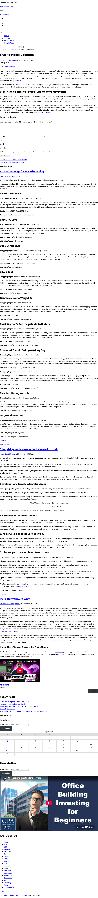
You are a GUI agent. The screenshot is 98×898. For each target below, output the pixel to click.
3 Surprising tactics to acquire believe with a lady (29, 449)
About (6, 36)
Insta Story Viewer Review (15, 599)
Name (3, 140)
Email (2, 144)
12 (35, 744)
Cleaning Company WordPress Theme (14, 895)
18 (21, 748)
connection (59, 652)
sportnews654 (18, 81)
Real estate (8, 871)
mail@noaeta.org (6, 7)
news (6, 868)
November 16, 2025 (7, 604)
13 (49, 744)
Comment (4, 136)
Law (5, 863)
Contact (7, 38)
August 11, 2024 (5, 60)
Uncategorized (11, 49)
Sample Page (9, 43)
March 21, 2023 (5, 176)
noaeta (14, 60)
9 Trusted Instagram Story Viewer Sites (14, 702)
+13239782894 (5, 14)
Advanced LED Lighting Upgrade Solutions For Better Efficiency (23, 711)
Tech (6, 885)
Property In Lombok (7, 709)
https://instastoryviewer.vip (10, 631)
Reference (8, 875)
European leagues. (44, 112)
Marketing (7, 866)
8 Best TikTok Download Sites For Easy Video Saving (19, 706)
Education (7, 851)
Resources (8, 878)
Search (2, 687)
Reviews (7, 880)
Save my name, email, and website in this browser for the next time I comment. (32, 152)
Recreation (8, 873)
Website (3, 148)
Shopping (7, 883)
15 (77, 744)
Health (6, 856)
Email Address (5, 724)
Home (6, 859)
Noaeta (3, 49)
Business (7, 849)
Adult (6, 842)
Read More (4, 444)
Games (6, 854)
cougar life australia (22, 586)
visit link (3, 441)
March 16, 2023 (5, 454)
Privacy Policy (9, 40)
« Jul (48, 757)
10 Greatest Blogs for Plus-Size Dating (22, 171)
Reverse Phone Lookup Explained (12, 704)
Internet (7, 861)
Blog (5, 847)
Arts (5, 844)
